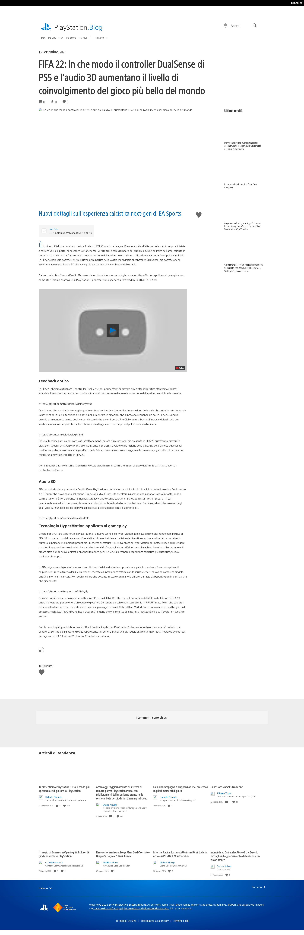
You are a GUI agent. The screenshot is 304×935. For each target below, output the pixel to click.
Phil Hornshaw (110, 862)
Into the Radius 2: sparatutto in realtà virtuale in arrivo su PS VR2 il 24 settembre (180, 854)
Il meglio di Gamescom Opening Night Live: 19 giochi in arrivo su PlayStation (64, 854)
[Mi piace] (64, 805)
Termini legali (180, 920)
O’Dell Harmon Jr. (54, 862)
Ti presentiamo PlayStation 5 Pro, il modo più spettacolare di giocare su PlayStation (64, 788)
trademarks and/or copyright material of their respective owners (131, 908)
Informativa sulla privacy (154, 920)
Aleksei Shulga (167, 862)
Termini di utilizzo (126, 920)
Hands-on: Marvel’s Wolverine (227, 787)
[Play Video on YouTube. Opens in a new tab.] (180, 368)
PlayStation (78, 27)
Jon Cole (54, 228)
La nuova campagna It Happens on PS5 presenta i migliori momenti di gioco (180, 788)
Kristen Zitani (224, 793)
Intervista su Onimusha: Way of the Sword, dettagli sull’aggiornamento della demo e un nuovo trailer (235, 856)
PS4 (61, 37)
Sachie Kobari (224, 866)
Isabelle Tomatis (168, 796)
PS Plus (83, 37)
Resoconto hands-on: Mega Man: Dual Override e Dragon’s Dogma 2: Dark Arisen (123, 854)
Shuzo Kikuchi (110, 804)
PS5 (43, 37)
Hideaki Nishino (53, 796)
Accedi (235, 25)
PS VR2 (52, 37)
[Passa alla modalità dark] (225, 25)
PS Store (71, 37)
